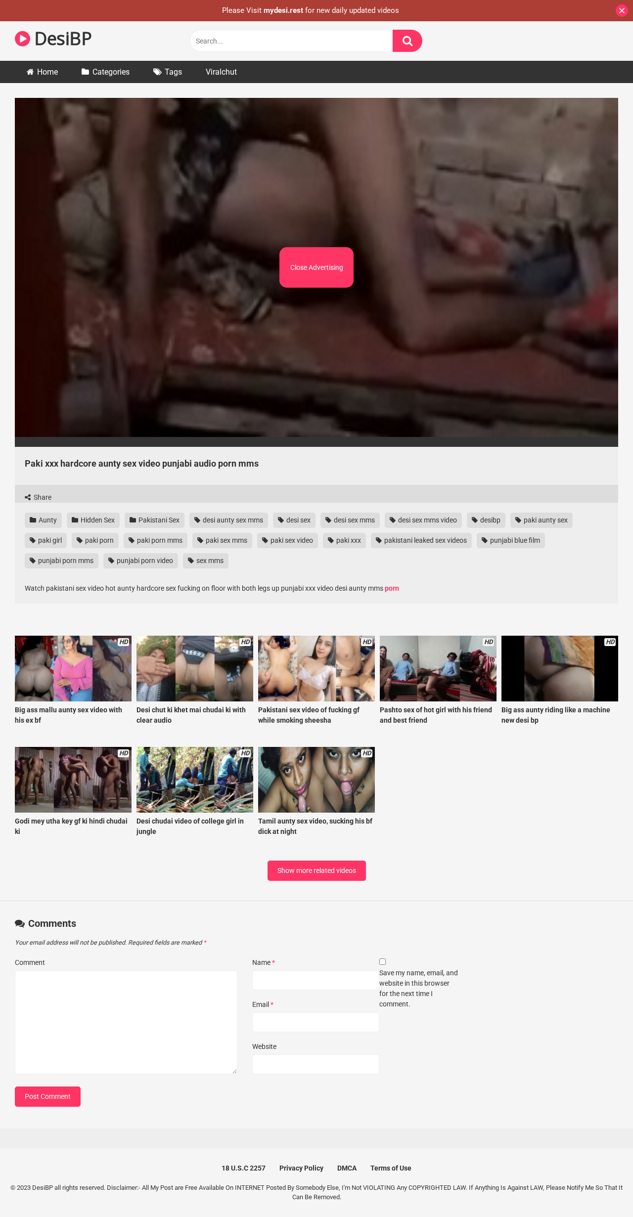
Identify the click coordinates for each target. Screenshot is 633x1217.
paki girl (49, 540)
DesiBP (60, 38)
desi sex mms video (427, 520)
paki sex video (291, 540)
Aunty (47, 520)
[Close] (622, 10)
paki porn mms (159, 540)
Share (41, 497)
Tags (173, 72)
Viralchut (221, 72)
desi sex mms (353, 520)
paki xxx (348, 540)
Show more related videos (316, 870)
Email (262, 1004)
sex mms (209, 561)
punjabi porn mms (65, 561)
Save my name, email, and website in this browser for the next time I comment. (418, 988)
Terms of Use (390, 1168)
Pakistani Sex (158, 520)
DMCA (347, 1168)
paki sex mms (225, 540)
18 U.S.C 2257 (244, 1168)
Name (263, 962)
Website (264, 1046)
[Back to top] (600, 1187)
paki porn (99, 540)
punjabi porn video (144, 561)
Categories (111, 72)
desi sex (298, 520)
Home (47, 72)
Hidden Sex (97, 520)
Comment (30, 962)
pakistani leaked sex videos (425, 540)
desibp (489, 520)
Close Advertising (316, 267)
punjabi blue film (514, 540)
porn (392, 588)
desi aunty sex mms (232, 520)
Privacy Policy (301, 1168)
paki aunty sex (545, 520)
